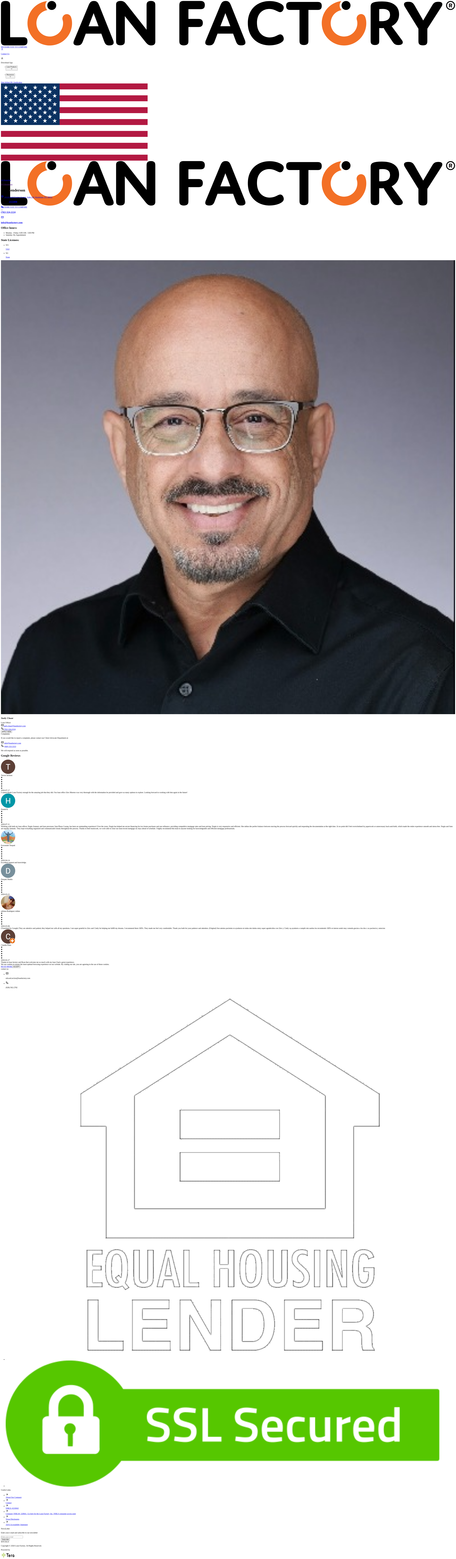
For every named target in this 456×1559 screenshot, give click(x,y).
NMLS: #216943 (12, 1508)
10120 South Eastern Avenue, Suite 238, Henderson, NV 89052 (28, 197)
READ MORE (6, 967)
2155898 (13, 201)
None (8, 257)
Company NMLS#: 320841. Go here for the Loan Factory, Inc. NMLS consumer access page (41, 1514)
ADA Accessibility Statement (17, 1525)
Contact (9, 1503)
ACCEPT (16, 967)
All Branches (6, 180)
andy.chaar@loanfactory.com (15, 726)
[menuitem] (12, 68)
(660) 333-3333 (10, 746)
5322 (8, 249)
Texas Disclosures (12, 1519)
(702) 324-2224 (10, 729)
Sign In (3, 82)
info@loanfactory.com (12, 743)
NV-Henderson (6, 184)
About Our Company (14, 1497)
